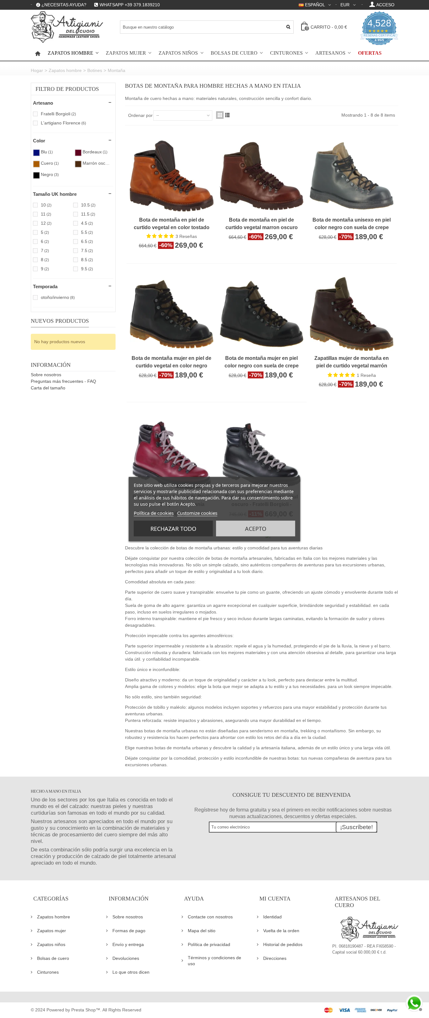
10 (46, 204)
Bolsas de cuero (234, 53)
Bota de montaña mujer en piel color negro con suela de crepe (262, 361)
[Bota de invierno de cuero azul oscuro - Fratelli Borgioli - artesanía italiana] (262, 463)
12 (46, 223)
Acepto (255, 528)
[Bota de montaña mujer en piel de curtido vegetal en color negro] (172, 324)
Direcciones (274, 958)
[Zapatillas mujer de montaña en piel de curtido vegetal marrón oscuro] (352, 324)
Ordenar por (140, 115)
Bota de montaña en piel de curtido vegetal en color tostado (171, 223)
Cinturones (286, 53)
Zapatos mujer (126, 53)
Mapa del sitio (201, 930)
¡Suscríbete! (356, 827)
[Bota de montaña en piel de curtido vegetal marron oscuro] (262, 186)
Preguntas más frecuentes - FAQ (63, 381)
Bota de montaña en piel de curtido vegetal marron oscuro (261, 223)
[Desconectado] (413, 1002)
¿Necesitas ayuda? (63, 4)
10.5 (88, 204)
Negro (50, 174)
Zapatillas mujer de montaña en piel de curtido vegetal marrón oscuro (351, 362)
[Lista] (227, 115)
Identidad (272, 916)
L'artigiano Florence (63, 122)
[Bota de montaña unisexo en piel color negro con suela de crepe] (352, 186)
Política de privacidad (209, 944)
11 (46, 214)
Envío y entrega (128, 944)
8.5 (87, 259)
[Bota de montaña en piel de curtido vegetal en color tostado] (172, 186)
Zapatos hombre (70, 53)
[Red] (220, 115)
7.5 (87, 250)
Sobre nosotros (46, 374)
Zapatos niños (178, 53)
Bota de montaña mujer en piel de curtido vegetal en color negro (171, 361)
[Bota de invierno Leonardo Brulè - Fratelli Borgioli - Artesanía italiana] (172, 463)
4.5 (87, 223)
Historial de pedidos (282, 944)
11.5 (88, 214)
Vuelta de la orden (281, 930)
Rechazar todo (173, 528)
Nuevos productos (60, 321)
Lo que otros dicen (130, 972)
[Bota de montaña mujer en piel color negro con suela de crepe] (262, 324)
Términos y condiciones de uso (214, 960)
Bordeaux (95, 151)
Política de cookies (154, 512)
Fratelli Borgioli (58, 113)
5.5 (87, 232)
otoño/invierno (58, 297)
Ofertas (370, 53)
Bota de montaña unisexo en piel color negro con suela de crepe (351, 223)
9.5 (87, 268)
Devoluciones (125, 958)
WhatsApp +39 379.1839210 (130, 4)
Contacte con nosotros (210, 916)
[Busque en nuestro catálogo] (288, 27)
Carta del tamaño (48, 387)
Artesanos (330, 53)
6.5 (87, 241)
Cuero (50, 163)
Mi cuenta (275, 898)
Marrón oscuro (100, 163)
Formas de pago (128, 930)
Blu (47, 151)
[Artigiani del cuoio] (67, 27)
